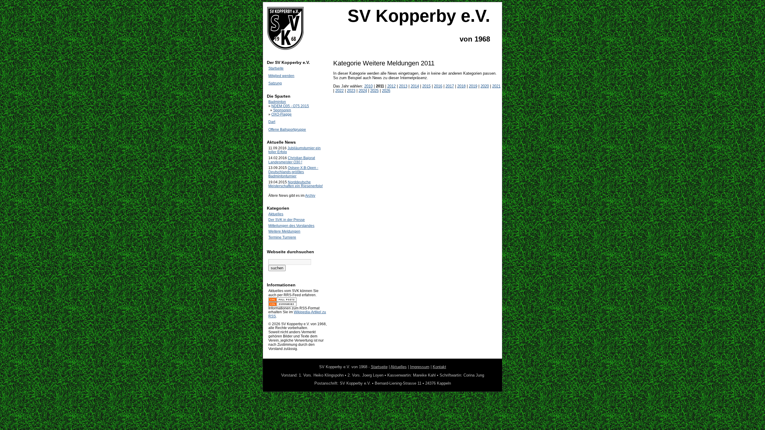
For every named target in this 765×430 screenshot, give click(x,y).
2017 (450, 86)
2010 (368, 86)
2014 (415, 86)
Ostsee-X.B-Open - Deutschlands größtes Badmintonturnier (293, 172)
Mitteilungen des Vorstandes (291, 226)
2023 (351, 90)
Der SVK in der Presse (286, 220)
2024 (363, 90)
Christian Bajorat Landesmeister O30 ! (291, 160)
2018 (461, 86)
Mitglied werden (281, 76)
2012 (391, 86)
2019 (473, 86)
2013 (403, 86)
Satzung (275, 83)
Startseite (276, 68)
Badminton (277, 102)
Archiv (310, 195)
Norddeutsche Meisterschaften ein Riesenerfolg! (295, 184)
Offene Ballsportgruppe (287, 129)
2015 (426, 86)
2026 (386, 90)
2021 (496, 86)
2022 (339, 90)
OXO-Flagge (281, 114)
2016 (438, 86)
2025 (374, 90)
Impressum (419, 367)
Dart (271, 122)
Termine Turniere (282, 237)
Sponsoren (282, 110)
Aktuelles (275, 214)
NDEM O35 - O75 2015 (290, 106)
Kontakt (439, 367)
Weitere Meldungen (284, 231)
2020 (485, 86)
